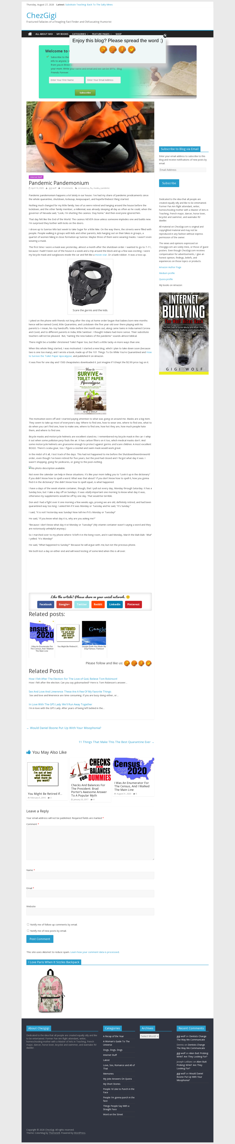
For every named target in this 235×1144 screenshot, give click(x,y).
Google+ (64, 604)
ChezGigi (41, 15)
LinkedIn (114, 604)
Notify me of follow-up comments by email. (53, 924)
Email (30, 888)
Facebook (46, 604)
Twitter (82, 604)
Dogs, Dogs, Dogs (112, 1049)
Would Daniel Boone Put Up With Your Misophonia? (63, 728)
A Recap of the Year (113, 1036)
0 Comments (67, 188)
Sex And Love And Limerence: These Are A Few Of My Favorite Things (70, 691)
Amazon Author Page (170, 267)
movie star (101, 254)
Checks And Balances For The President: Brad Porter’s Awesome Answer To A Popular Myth (89, 790)
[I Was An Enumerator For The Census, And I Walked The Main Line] (133, 759)
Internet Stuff (36, 177)
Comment (32, 824)
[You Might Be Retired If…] (42, 759)
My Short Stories (111, 1083)
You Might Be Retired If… (45, 794)
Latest (106, 1060)
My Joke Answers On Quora (117, 1078)
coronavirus (83, 188)
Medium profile (167, 273)
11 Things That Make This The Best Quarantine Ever (116, 742)
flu (91, 188)
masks (96, 188)
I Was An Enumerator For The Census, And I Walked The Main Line (131, 786)
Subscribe (169, 183)
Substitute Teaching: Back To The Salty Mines (89, 4)
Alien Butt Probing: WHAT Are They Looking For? (192, 1065)
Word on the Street (113, 1114)
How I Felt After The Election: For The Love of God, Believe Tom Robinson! (73, 679)
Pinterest (133, 604)
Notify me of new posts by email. (48, 930)
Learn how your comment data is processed (94, 952)
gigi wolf (53, 188)
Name (30, 870)
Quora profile (166, 279)
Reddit (98, 604)
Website (31, 906)
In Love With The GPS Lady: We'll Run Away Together (60, 704)
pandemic (105, 188)
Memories (108, 1073)
